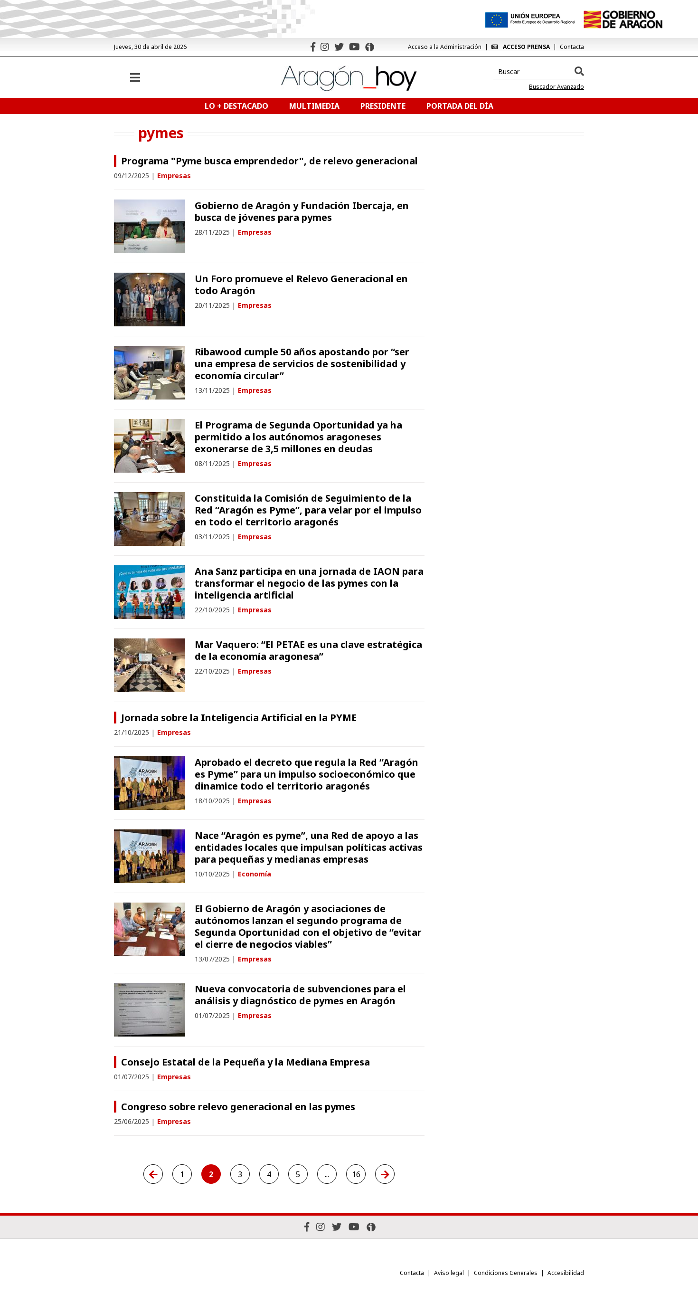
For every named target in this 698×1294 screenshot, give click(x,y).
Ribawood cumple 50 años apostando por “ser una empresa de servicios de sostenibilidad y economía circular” (302, 363)
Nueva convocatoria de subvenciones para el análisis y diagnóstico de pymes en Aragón (300, 995)
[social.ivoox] (369, 47)
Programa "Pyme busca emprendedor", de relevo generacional (269, 161)
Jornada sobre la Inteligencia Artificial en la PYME (239, 717)
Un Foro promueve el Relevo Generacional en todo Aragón (301, 284)
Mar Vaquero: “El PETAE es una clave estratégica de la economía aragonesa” (308, 650)
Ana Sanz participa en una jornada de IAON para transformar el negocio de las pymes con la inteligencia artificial (309, 583)
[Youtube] (354, 46)
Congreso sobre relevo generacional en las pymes (238, 1107)
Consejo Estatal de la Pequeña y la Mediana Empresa (245, 1062)
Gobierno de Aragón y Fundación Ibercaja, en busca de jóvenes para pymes (302, 211)
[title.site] (622, 19)
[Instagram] (325, 46)
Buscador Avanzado (556, 87)
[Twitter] (339, 46)
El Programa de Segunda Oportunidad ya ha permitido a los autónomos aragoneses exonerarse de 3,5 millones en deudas (298, 437)
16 (356, 1174)
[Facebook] (313, 46)
